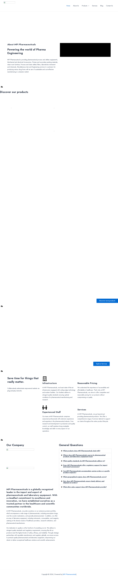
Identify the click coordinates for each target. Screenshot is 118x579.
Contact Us (109, 6)
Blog (101, 6)
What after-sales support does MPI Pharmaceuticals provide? (85, 487)
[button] (11, 108)
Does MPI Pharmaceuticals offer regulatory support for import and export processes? (85, 466)
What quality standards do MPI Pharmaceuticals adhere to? (84, 461)
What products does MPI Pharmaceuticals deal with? (81, 451)
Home (68, 6)
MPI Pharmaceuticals (69, 574)
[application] (88, 5)
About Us (76, 6)
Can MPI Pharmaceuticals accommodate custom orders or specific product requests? (86, 472)
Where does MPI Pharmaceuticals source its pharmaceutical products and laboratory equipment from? (84, 456)
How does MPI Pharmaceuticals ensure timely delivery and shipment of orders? (83, 482)
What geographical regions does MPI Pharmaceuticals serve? (85, 477)
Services (94, 6)
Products (84, 6)
